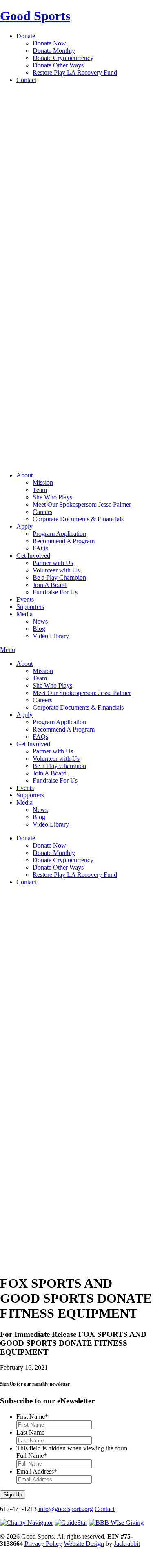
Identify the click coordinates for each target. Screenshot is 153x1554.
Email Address (36, 1471)
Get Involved (33, 555)
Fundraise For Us (55, 592)
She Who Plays (52, 497)
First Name (32, 1416)
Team (40, 489)
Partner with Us (53, 562)
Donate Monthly (54, 50)
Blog (39, 628)
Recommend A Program (64, 540)
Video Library (51, 635)
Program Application (59, 533)
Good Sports (35, 16)
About (24, 475)
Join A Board (50, 584)
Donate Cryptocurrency (63, 57)
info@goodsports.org (65, 1508)
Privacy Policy (43, 1543)
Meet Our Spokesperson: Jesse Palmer (82, 504)
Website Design (84, 1543)
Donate (25, 35)
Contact (26, 79)
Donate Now (49, 43)
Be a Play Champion (59, 577)
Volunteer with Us (56, 570)
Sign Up (12, 1494)
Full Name (31, 1455)
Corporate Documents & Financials (78, 519)
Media (24, 614)
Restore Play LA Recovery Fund (75, 72)
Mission (43, 482)
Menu (7, 649)
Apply (24, 526)
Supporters (30, 606)
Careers (42, 511)
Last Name (30, 1432)
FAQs (40, 548)
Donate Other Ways (58, 65)
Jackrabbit (127, 1543)
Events (25, 599)
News (40, 621)
